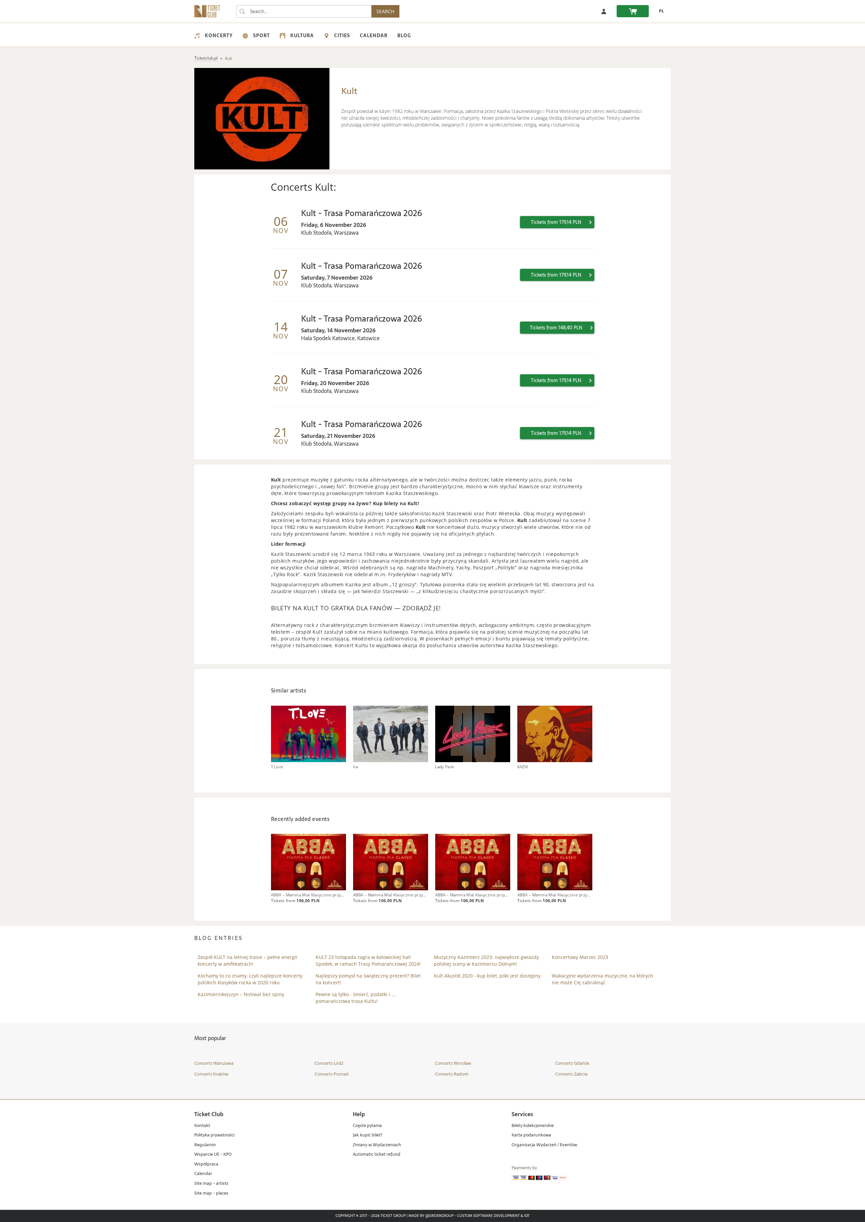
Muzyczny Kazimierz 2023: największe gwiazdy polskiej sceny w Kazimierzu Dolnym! (486, 960)
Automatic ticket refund (376, 1154)
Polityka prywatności (214, 1135)
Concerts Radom (451, 1074)
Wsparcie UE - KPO (213, 1154)
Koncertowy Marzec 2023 (580, 957)
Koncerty (219, 35)
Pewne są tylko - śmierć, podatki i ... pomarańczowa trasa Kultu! (356, 997)
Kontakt (202, 1126)
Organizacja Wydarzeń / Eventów (544, 1145)
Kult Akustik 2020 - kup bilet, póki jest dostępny (487, 975)
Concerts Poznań (332, 1074)
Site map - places (211, 1193)
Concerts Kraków (211, 1074)
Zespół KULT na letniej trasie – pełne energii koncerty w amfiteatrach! (247, 960)
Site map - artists (211, 1183)
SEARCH (385, 11)
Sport (261, 35)
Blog (404, 35)
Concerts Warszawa (213, 1063)
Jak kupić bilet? (367, 1135)
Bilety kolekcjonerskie (533, 1126)
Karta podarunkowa (531, 1135)
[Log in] (603, 11)
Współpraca (206, 1164)
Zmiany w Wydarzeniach (377, 1145)
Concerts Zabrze (571, 1074)
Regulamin (205, 1145)
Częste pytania (367, 1126)
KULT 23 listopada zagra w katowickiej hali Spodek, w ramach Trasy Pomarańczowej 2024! (368, 960)
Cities (342, 35)
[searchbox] (303, 11)
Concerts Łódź (329, 1063)
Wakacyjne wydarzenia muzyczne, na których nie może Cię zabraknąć (602, 979)
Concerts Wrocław (453, 1063)
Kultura (302, 35)
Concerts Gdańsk (572, 1063)
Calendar (374, 35)
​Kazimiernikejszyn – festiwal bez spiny (241, 994)
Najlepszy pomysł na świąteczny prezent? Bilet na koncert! (368, 979)
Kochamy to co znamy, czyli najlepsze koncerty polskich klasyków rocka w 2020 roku (250, 979)
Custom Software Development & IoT (493, 1216)
